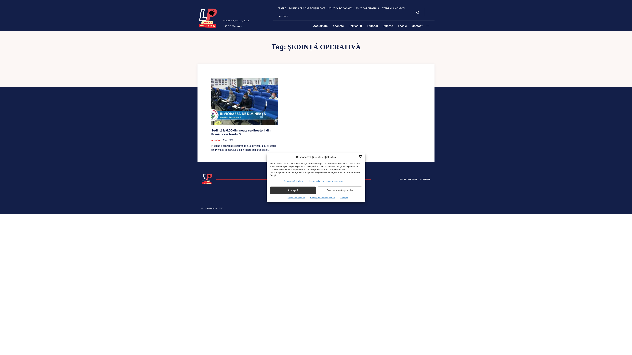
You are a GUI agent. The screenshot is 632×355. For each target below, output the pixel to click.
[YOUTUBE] (430, 14)
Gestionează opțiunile (340, 190)
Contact (344, 197)
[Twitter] (413, 209)
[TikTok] (398, 209)
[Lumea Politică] (207, 17)
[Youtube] (429, 209)
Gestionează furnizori (293, 181)
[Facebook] (382, 209)
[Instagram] (390, 209)
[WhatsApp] (421, 209)
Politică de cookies (296, 197)
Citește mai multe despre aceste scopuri (326, 181)
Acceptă (293, 190)
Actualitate (216, 140)
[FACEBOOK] (430, 10)
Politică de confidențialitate (322, 197)
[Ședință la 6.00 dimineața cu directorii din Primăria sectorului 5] (244, 101)
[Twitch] (406, 209)
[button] (360, 157)
